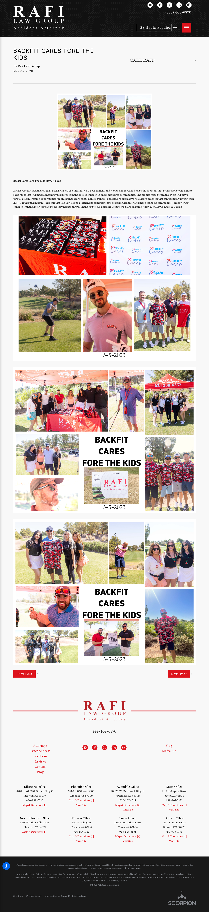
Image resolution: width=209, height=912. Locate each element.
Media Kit (169, 751)
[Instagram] (189, 5)
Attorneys (40, 745)
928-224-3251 (127, 831)
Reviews (40, 761)
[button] (6, 866)
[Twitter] (169, 5)
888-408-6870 (104, 731)
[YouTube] (150, 5)
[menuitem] (40, 746)
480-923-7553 (34, 800)
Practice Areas (40, 751)
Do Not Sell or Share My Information (65, 896)
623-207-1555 (127, 800)
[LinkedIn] (179, 5)
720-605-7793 (174, 831)
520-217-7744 (81, 831)
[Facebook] (159, 5)
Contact (40, 766)
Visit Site (81, 805)
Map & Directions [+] (34, 805)
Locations (40, 756)
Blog (40, 772)
